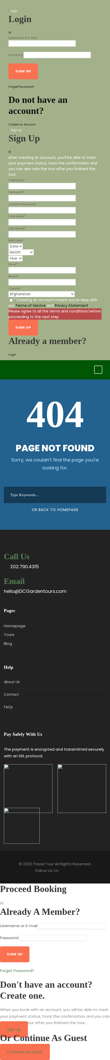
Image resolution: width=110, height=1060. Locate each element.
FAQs (8, 707)
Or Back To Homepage (55, 509)
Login (12, 354)
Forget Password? (21, 87)
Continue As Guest (25, 1052)
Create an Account (22, 124)
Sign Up (14, 1029)
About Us (12, 681)
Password (15, 55)
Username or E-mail (18, 925)
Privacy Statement (71, 305)
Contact (11, 694)
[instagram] (17, 5)
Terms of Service (30, 305)
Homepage (15, 626)
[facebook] (9, 5)
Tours (9, 634)
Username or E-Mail (22, 38)
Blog (8, 643)
